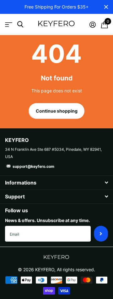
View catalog (8, 24)
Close (106, 7)
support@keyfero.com (33, 166)
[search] (20, 24)
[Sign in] (92, 24)
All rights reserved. (76, 269)
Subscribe (101, 234)
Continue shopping (57, 111)
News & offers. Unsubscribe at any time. (47, 220)
